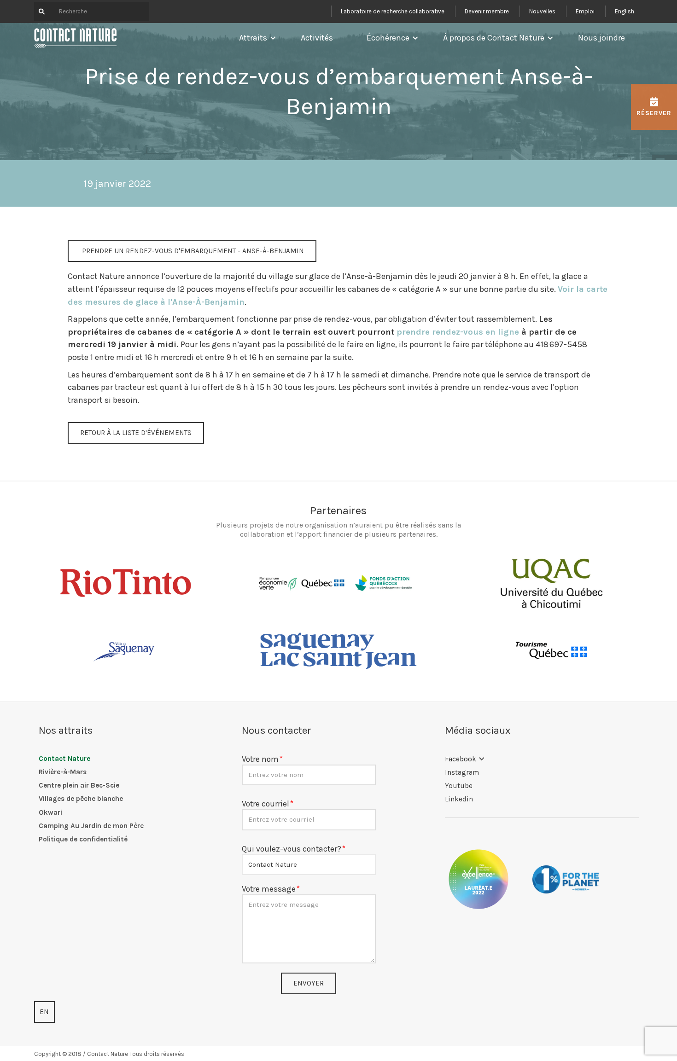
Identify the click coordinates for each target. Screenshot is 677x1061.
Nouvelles (542, 11)
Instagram (462, 772)
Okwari (50, 812)
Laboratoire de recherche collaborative (392, 11)
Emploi (585, 11)
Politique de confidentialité (83, 839)
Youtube (459, 786)
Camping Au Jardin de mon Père (91, 826)
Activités (317, 38)
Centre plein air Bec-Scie (79, 785)
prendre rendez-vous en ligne (458, 332)
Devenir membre (487, 11)
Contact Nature (64, 758)
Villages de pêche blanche (81, 798)
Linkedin (459, 799)
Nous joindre (601, 38)
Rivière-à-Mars (63, 772)
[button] (255, 38)
